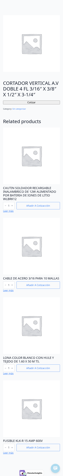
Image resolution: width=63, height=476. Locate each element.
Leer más (8, 211)
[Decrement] (5, 205)
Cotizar (31, 102)
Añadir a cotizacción (38, 205)
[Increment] (12, 205)
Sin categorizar (19, 108)
